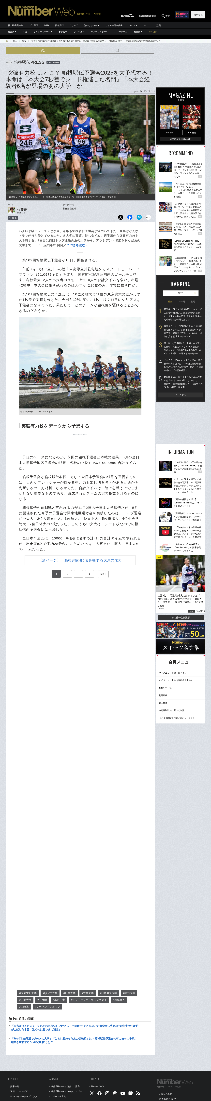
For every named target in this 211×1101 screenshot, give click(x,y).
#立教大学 (88, 993)
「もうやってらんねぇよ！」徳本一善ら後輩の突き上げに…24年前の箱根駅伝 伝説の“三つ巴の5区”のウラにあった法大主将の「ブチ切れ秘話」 (183, 365)
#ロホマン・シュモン (47, 1006)
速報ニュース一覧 (19, 1091)
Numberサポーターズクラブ (23, 1096)
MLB (46, 25)
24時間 (181, 301)
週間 (193, 301)
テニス (147, 25)
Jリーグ (74, 25)
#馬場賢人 (119, 999)
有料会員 (198, 14)
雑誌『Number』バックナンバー (66, 1091)
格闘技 (11, 31)
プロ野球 (33, 25)
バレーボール (120, 31)
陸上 (15, 41)
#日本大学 (69, 993)
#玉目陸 (42, 999)
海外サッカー (90, 25)
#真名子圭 (59, 999)
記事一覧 (14, 1086)
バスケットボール (99, 31)
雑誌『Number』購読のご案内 (65, 1086)
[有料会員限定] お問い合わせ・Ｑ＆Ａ (177, 718)
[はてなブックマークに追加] (139, 218)
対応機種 (163, 703)
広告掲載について (167, 1099)
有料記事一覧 (165, 688)
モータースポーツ (41, 31)
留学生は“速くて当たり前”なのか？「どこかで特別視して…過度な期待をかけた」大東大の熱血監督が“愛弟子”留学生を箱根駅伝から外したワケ (183, 314)
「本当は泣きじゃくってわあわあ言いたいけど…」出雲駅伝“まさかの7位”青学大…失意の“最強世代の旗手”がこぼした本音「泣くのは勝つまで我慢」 (75, 1027)
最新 (170, 301)
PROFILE (14, 218)
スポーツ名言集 (58, 1096)
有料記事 (152, 31)
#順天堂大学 (50, 993)
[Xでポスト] (120, 218)
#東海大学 (129, 993)
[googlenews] (130, 1094)
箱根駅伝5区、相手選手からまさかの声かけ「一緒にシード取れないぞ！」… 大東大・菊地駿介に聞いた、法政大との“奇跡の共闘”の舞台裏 (183, 382)
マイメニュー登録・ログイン (173, 673)
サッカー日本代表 (113, 25)
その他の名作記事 (180, 617)
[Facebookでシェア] (130, 218)
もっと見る (180, 395)
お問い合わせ (165, 1094)
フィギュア (79, 31)
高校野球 (59, 25)
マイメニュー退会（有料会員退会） (176, 680)
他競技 (137, 31)
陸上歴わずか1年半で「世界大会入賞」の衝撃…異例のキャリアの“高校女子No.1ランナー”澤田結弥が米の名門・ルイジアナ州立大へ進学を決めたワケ (183, 348)
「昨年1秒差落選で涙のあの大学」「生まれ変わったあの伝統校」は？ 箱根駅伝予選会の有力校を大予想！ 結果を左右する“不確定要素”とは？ (74, 1040)
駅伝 (24, 41)
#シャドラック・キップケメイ (89, 999)
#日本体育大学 (108, 993)
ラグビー (63, 31)
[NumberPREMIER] (182, 14)
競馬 (158, 25)
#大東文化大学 (28, 993)
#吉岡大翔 (25, 999)
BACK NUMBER (54, 62)
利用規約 (163, 695)
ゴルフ (132, 25)
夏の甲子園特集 (15, 25)
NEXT (103, 574)
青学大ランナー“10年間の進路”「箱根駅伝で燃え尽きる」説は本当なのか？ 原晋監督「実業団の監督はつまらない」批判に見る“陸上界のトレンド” (183, 331)
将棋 (25, 31)
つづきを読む (76, 245)
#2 (117, 50)
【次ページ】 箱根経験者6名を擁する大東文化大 (80, 560)
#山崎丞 (24, 1006)
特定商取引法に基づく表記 (171, 710)
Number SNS (97, 1086)
